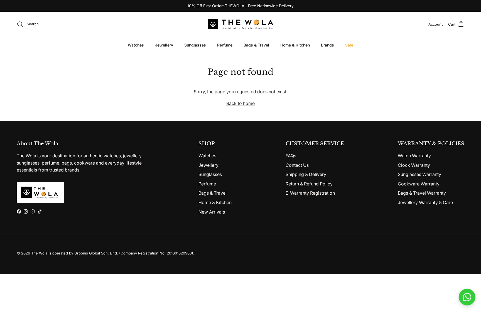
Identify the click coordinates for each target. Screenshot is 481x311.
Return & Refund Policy (309, 184)
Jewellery (164, 45)
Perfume (224, 45)
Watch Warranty (414, 155)
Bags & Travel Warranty (422, 193)
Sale (349, 45)
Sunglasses (195, 45)
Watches (136, 45)
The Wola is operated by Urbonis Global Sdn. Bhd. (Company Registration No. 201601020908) (112, 253)
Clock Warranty (414, 165)
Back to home (240, 103)
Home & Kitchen (295, 45)
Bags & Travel (256, 45)
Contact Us (297, 165)
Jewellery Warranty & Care (425, 202)
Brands (327, 45)
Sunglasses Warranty (419, 174)
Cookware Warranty (419, 184)
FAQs (291, 155)
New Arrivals (211, 212)
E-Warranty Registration (310, 193)
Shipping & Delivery (306, 174)
